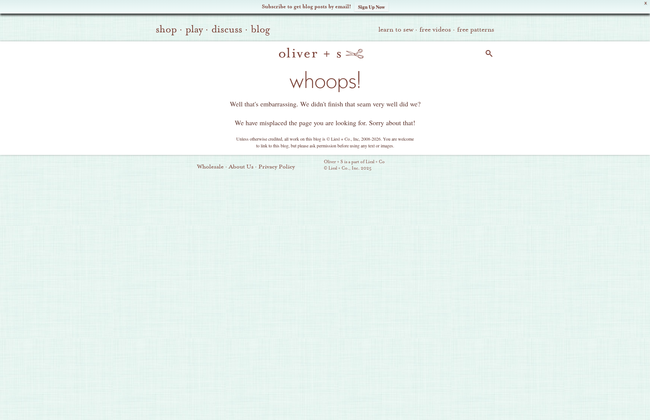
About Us (241, 166)
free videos (435, 29)
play (194, 29)
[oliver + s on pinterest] (425, 165)
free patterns (475, 29)
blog (260, 29)
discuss (226, 29)
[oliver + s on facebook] (451, 165)
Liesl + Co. (313, 165)
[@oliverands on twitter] (463, 165)
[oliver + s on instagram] (476, 165)
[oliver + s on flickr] (438, 165)
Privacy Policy (276, 166)
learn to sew (395, 29)
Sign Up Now (371, 6)
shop (166, 29)
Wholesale (210, 166)
